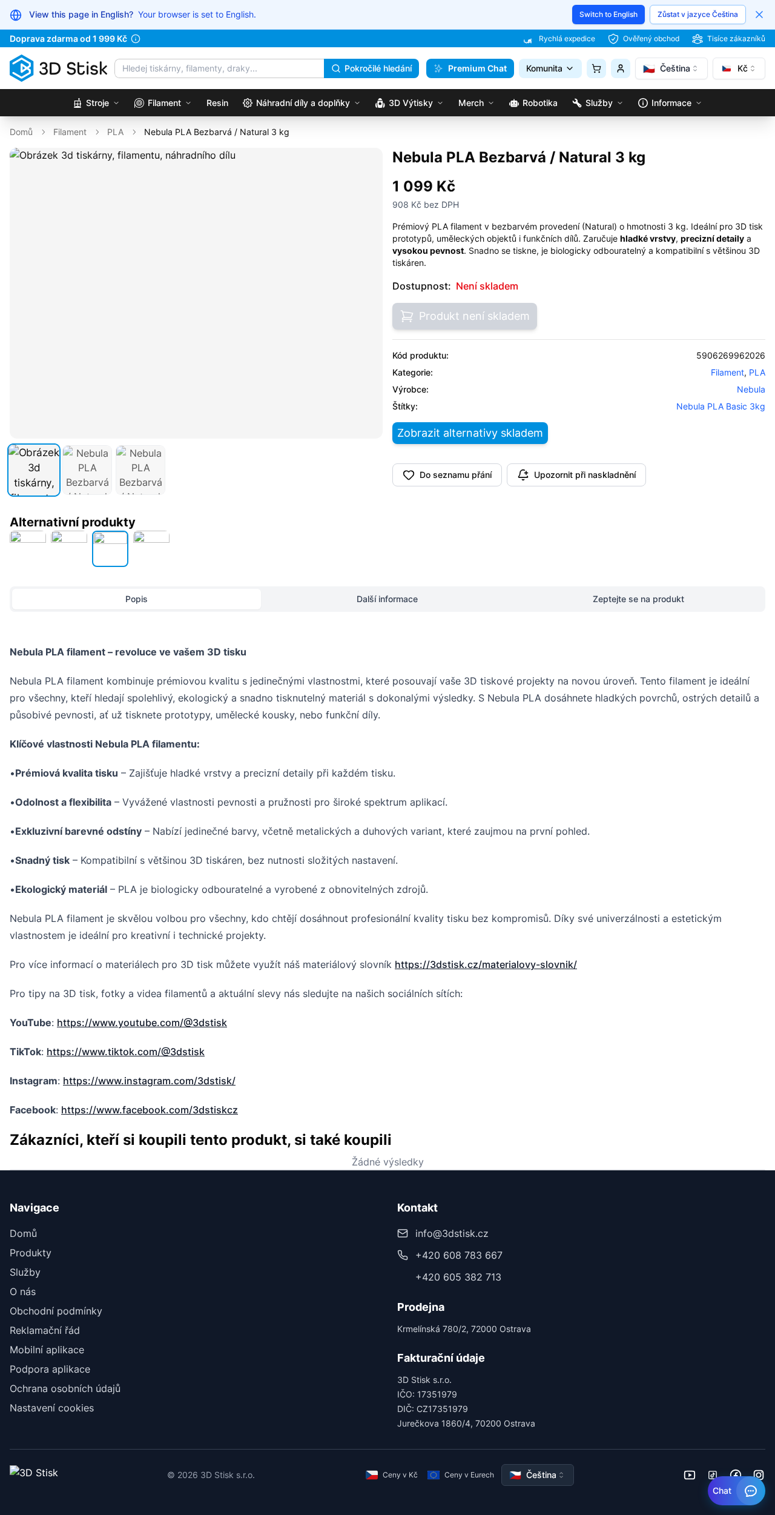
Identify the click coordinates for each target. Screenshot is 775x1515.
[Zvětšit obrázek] (365, 165)
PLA (115, 132)
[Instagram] (758, 1475)
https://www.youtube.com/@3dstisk (142, 1022)
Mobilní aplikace (47, 1350)
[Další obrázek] (367, 293)
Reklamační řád (45, 1330)
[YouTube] (689, 1475)
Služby (25, 1272)
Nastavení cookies (52, 1408)
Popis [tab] (136, 599)
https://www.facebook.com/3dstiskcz (149, 1110)
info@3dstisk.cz (452, 1233)
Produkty (30, 1253)
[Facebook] (735, 1475)
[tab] (33, 470)
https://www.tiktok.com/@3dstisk (126, 1052)
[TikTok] (712, 1475)
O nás (23, 1291)
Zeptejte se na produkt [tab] (638, 599)
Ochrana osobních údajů (65, 1388)
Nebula (751, 389)
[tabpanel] (387, 880)
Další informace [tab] (387, 599)
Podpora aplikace (50, 1369)
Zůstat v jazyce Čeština (698, 14)
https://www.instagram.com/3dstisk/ (149, 1081)
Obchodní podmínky (56, 1311)
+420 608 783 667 (459, 1255)
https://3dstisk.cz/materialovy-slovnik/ (486, 964)
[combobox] (671, 68)
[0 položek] (596, 68)
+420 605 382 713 (458, 1277)
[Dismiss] (759, 14)
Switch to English (608, 14)
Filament (70, 132)
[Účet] (620, 68)
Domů (21, 132)
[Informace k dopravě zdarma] (135, 39)
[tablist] (387, 599)
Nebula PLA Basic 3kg (720, 406)
